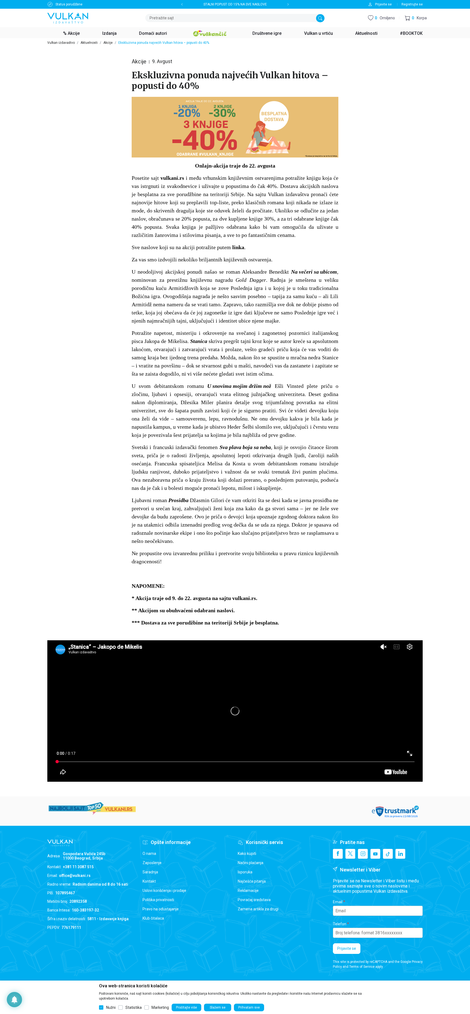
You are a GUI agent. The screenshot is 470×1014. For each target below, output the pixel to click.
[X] (350, 854)
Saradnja (150, 872)
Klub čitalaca (153, 918)
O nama (149, 853)
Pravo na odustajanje (161, 909)
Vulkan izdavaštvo (61, 43)
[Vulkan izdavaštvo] (67, 17)
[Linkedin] (400, 854)
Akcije (108, 43)
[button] (416, 18)
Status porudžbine (68, 4)
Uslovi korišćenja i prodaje (164, 890)
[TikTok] (388, 854)
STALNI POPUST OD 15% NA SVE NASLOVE (235, 4)
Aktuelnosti (89, 43)
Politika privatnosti (158, 900)
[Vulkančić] (209, 32)
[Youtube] (375, 854)
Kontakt (149, 881)
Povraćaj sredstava (254, 900)
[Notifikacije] (14, 999)
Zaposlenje (152, 863)
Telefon (339, 924)
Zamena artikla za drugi (258, 909)
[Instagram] (363, 854)
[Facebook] (338, 854)
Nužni (111, 1007)
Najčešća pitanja (252, 881)
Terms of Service (362, 967)
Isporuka (245, 872)
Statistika (133, 1007)
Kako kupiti (247, 853)
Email (337, 902)
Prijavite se (346, 948)
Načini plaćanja (250, 863)
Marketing (160, 1007)
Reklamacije (248, 890)
